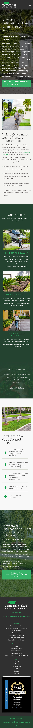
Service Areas (16, 666)
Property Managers (16, 648)
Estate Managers (16, 651)
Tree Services (16, 630)
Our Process (16, 664)
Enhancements (16, 633)
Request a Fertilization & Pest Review (16, 83)
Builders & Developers (16, 653)
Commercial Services (16, 626)
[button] (16, 452)
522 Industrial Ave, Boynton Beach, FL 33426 (16, 616)
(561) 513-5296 (16, 612)
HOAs (16, 646)
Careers (16, 671)
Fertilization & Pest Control (16, 640)
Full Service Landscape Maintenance (16, 628)
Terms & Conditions (16, 726)
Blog (16, 668)
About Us (16, 661)
